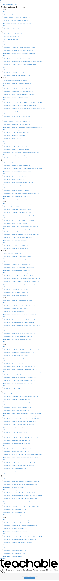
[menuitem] (0, 2)
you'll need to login (34, 576)
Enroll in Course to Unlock (29, 577)
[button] (0, 1)
